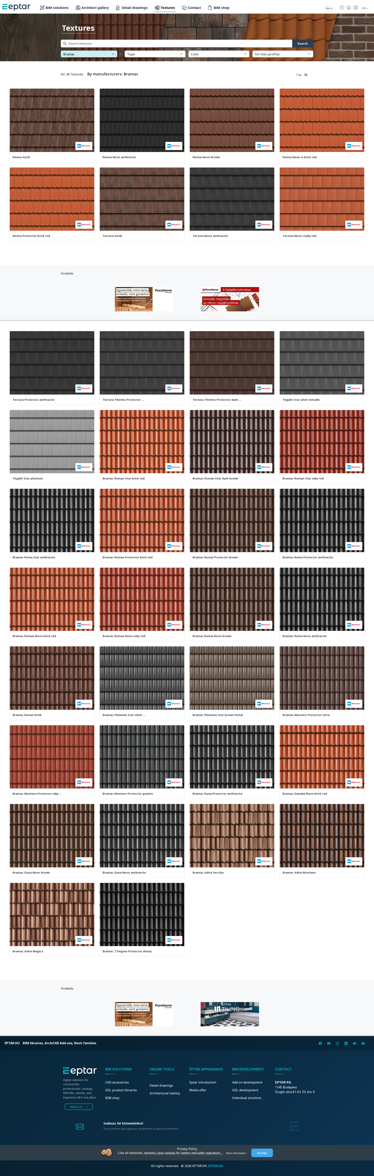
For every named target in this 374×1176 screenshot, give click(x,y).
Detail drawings (135, 8)
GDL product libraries (121, 1090)
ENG (364, 8)
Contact (194, 8)
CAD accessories (117, 1082)
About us (76, 1107)
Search (302, 43)
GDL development (245, 1090)
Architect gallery (95, 8)
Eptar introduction (202, 1082)
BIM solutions (57, 8)
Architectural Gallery (165, 1093)
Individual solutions (246, 1098)
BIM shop (221, 8)
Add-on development (247, 1082)
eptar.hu (12, 1043)
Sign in (329, 8)
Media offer (197, 1090)
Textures (168, 8)
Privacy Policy (187, 1149)
